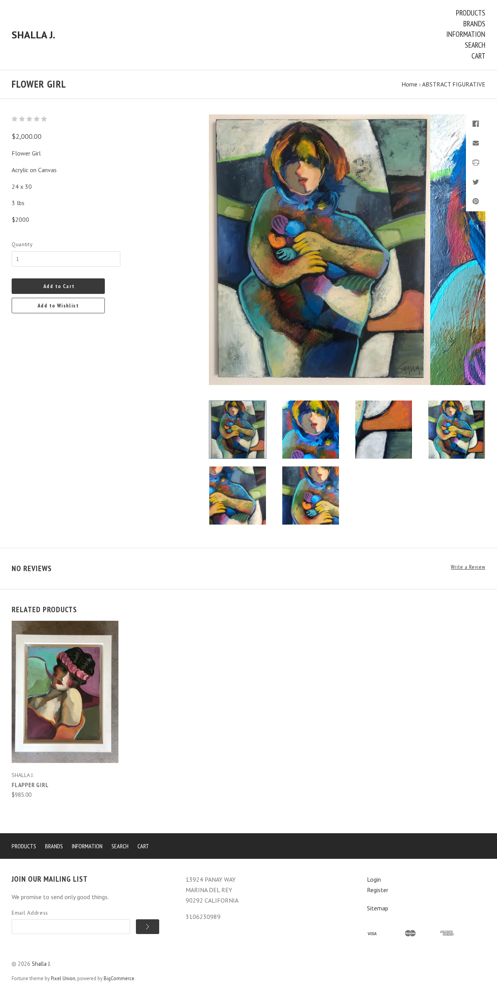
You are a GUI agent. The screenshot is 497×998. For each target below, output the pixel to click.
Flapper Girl (30, 785)
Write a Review (468, 567)
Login (374, 879)
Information (465, 34)
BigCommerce (119, 978)
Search (475, 45)
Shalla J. (41, 963)
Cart (478, 56)
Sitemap (377, 908)
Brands (474, 24)
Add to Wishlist (58, 305)
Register (377, 890)
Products (470, 13)
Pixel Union (63, 978)
